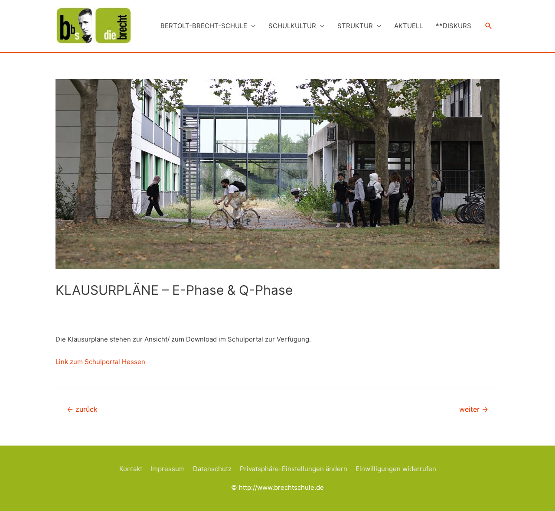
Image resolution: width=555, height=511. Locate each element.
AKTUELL (408, 26)
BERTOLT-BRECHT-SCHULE (203, 26)
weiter (473, 409)
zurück (82, 409)
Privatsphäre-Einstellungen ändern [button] (293, 469)
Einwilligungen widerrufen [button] (396, 469)
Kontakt (130, 469)
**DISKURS (453, 26)
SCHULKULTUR (292, 26)
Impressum (167, 469)
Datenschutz (212, 469)
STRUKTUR (355, 26)
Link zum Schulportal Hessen (100, 362)
